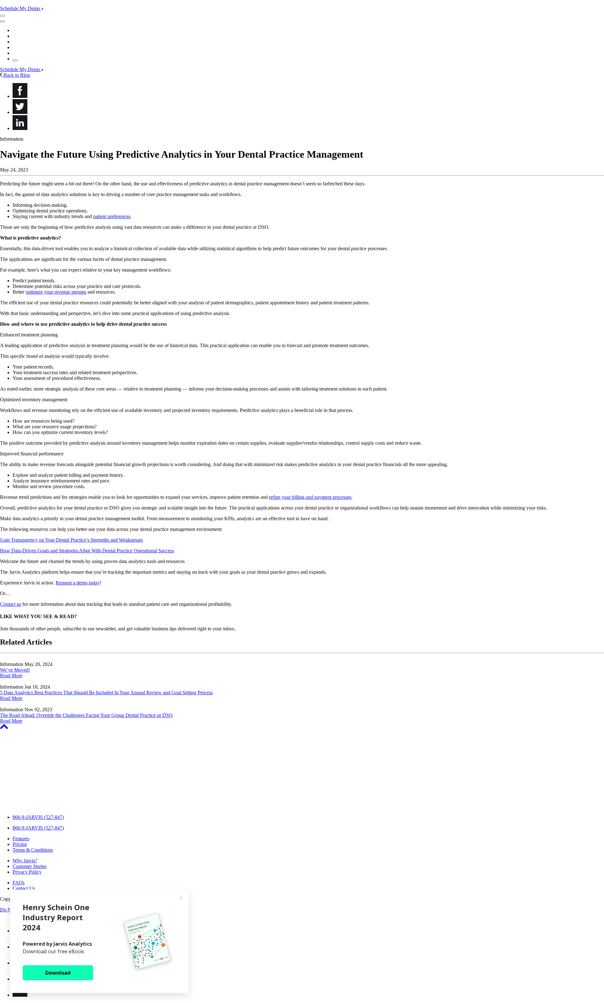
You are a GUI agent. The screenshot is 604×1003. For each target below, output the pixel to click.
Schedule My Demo (20, 8)
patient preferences (111, 216)
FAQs (19, 882)
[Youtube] (20, 995)
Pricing (20, 844)
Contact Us (24, 888)
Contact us (10, 604)
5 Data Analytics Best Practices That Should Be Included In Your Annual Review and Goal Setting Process (106, 692)
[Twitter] (20, 112)
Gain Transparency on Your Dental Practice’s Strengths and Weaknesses (71, 540)
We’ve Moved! (15, 670)
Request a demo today (78, 582)
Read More (11, 675)
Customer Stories (30, 866)
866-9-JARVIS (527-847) (38, 817)
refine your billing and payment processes (310, 497)
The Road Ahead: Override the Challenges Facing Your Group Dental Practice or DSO (86, 715)
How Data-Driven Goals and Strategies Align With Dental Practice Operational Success (87, 550)
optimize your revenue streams (56, 292)
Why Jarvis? (25, 860)
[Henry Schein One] (39, 806)
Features (21, 838)
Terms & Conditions (33, 850)
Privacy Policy (27, 872)
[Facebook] (20, 96)
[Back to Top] (4, 727)
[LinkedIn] (20, 128)
